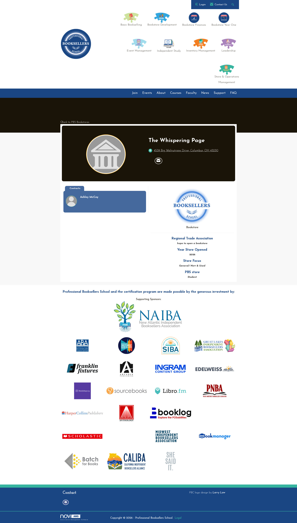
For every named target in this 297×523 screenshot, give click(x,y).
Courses (175, 93)
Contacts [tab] (75, 188)
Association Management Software (74, 519)
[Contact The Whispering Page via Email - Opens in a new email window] (158, 160)
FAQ (233, 93)
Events (147, 93)
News (205, 93)
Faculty (191, 93)
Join (135, 93)
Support (220, 93)
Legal (178, 518)
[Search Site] (233, 4)
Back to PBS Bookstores (75, 122)
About (161, 93)
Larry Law (219, 492)
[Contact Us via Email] (66, 502)
